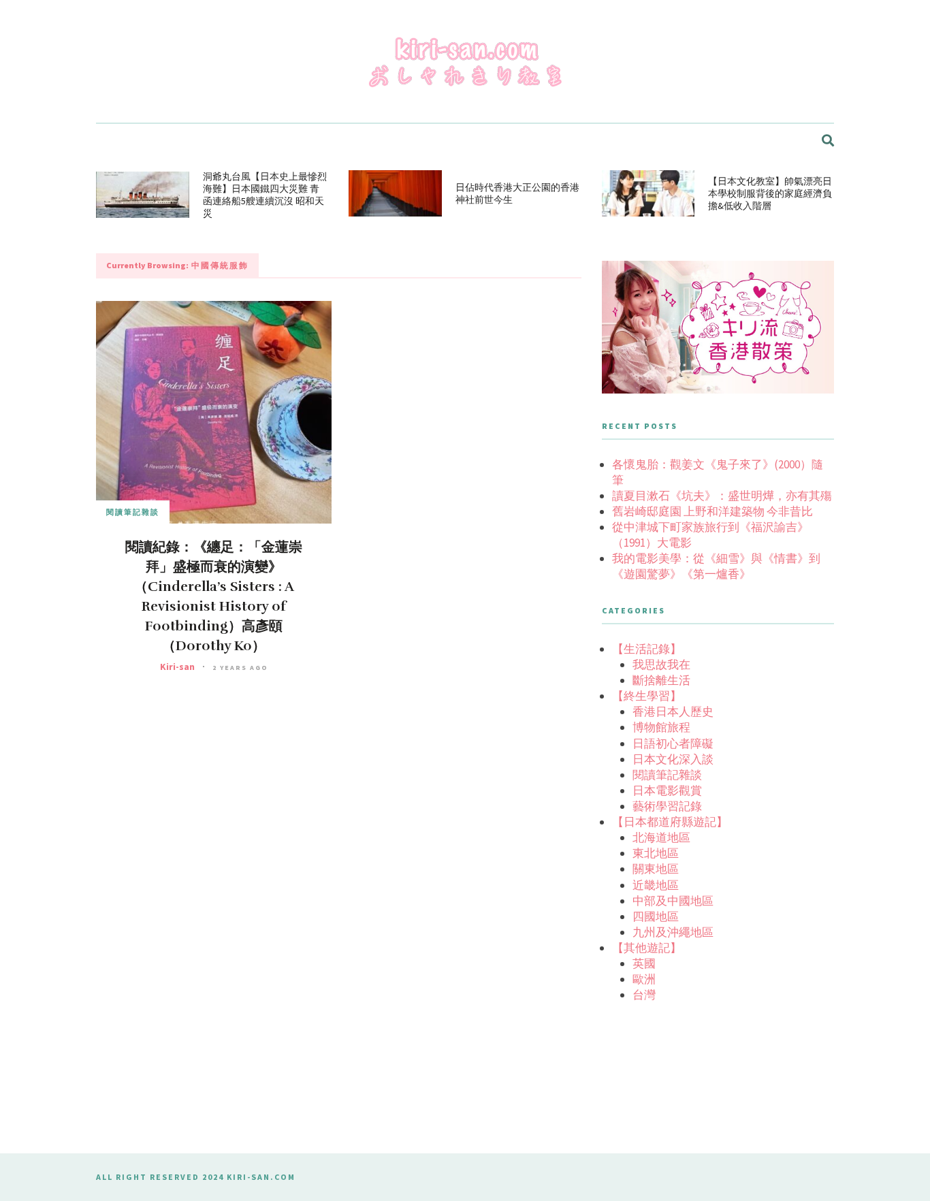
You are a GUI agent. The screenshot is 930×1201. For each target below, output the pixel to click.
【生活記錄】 (647, 648)
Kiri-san (177, 666)
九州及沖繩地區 (672, 932)
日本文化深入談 (672, 759)
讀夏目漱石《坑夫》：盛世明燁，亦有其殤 (722, 495)
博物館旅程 (661, 727)
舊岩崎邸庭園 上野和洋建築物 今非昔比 (712, 511)
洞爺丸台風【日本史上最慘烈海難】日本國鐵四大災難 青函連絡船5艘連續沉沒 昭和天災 (265, 194)
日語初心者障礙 (672, 743)
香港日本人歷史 (672, 711)
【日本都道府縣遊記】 (670, 821)
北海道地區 (661, 837)
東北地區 (655, 853)
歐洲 (644, 979)
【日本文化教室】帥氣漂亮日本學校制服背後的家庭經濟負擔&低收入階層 (770, 193)
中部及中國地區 (672, 900)
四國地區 (655, 916)
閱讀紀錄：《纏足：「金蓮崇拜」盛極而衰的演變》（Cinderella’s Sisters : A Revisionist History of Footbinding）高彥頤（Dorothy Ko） (213, 596)
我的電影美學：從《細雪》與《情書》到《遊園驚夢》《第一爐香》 (716, 566)
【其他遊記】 (647, 947)
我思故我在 (661, 664)
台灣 (644, 994)
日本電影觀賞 (667, 790)
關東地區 (655, 868)
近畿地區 (655, 885)
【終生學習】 (647, 695)
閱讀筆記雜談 (132, 512)
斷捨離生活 (661, 680)
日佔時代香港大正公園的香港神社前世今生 (517, 193)
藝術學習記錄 (667, 806)
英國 (644, 963)
